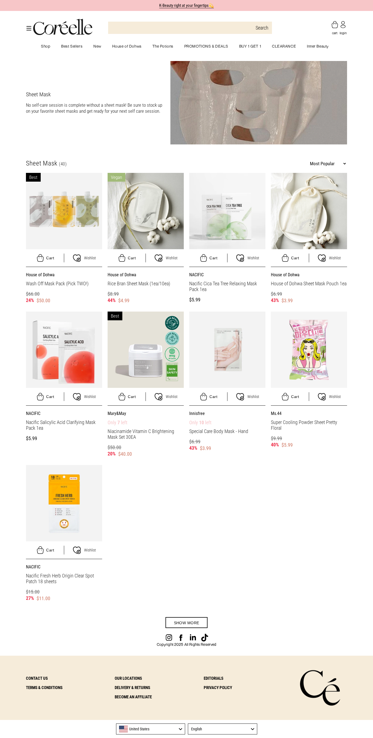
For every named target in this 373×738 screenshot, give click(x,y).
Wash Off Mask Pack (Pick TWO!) (57, 283)
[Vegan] (146, 210)
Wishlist (90, 258)
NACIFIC (196, 274)
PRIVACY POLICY (218, 687)
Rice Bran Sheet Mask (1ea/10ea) (139, 283)
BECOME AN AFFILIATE (133, 697)
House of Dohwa (40, 274)
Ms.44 (276, 413)
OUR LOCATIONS (128, 678)
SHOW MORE (186, 623)
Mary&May (117, 413)
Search (262, 28)
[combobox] (150, 729)
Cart (50, 258)
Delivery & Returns (132, 687)
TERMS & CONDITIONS (44, 687)
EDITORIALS (213, 678)
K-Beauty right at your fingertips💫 (186, 5)
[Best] (64, 210)
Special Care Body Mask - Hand (218, 431)
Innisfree (197, 413)
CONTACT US (37, 678)
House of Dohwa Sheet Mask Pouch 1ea (309, 283)
